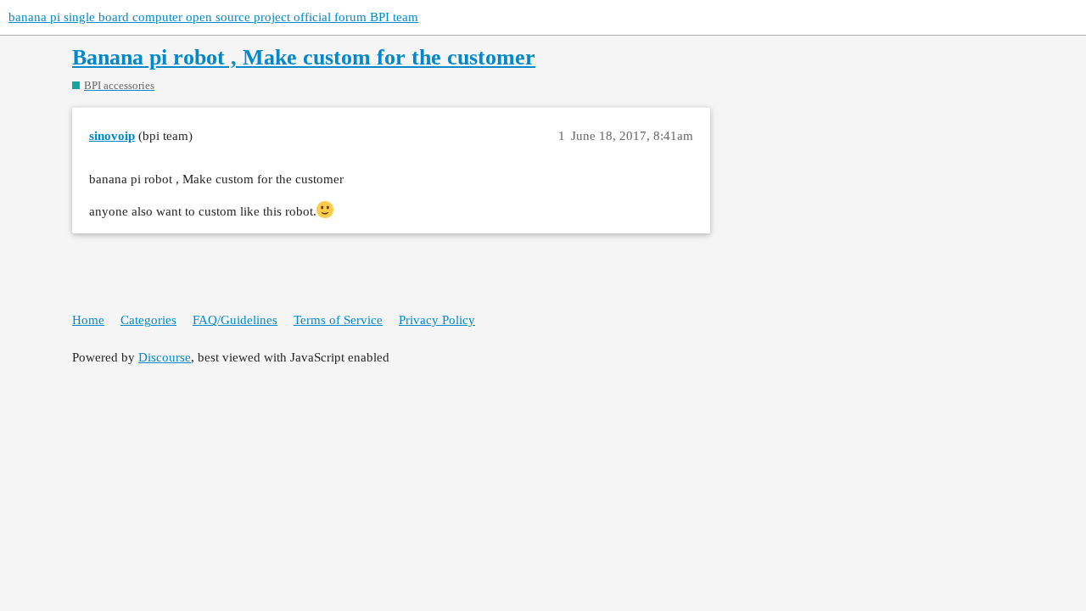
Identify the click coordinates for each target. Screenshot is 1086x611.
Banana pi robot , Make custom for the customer (303, 57)
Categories (148, 320)
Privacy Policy (437, 320)
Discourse (164, 357)
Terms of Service (338, 320)
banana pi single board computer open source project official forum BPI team (213, 17)
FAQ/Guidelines (235, 320)
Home (88, 320)
